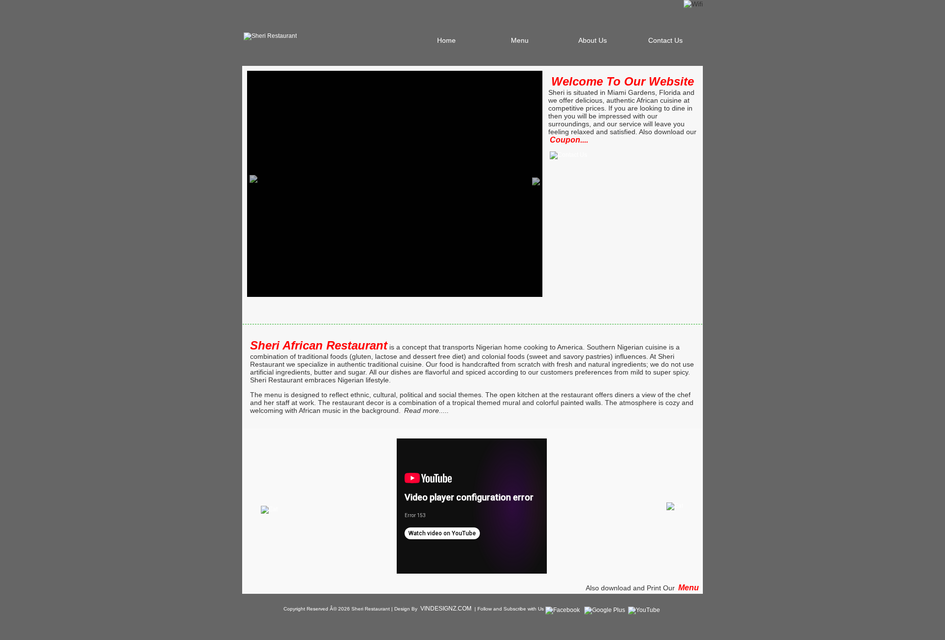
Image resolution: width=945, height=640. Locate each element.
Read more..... (426, 410)
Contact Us (665, 40)
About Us (592, 40)
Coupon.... (569, 140)
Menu (520, 40)
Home (446, 40)
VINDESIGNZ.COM (446, 608)
